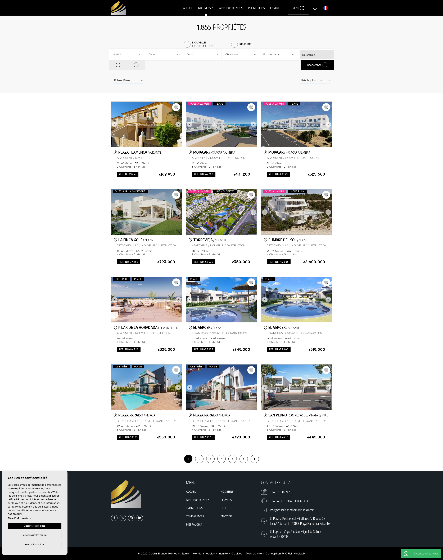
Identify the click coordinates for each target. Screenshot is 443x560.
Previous (114, 124)
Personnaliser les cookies (34, 534)
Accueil (188, 8)
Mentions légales (204, 553)
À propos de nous (231, 8)
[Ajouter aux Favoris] (176, 107)
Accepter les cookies (34, 525)
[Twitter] (123, 518)
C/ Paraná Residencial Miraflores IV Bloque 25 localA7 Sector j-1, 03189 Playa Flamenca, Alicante (300, 521)
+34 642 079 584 (281, 501)
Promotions (256, 8)
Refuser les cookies (34, 544)
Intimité (223, 553)
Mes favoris (194, 524)
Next (178, 124)
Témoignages (195, 516)
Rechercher (314, 65)
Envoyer (275, 8)
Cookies (237, 553)
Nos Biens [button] (204, 8)
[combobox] (126, 54)
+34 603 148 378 (305, 501)
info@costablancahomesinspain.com (292, 510)
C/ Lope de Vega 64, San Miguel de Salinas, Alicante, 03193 (296, 534)
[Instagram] (131, 518)
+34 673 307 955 (280, 492)
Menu (296, 8)
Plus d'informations (19, 518)
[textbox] (127, 54)
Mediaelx (299, 553)
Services (226, 500)
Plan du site (254, 553)
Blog (224, 508)
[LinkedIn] (140, 518)
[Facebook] (114, 518)
